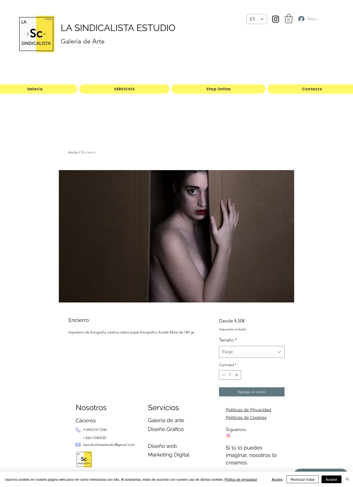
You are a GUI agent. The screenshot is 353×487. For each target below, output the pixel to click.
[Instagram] (275, 19)
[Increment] (237, 374)
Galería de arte (166, 420)
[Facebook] (228, 435)
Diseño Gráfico (166, 429)
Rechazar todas (303, 479)
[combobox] (252, 352)
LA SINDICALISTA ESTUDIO (118, 27)
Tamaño (228, 340)
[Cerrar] (347, 479)
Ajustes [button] (277, 479)
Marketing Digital (168, 454)
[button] (288, 18)
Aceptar (331, 479)
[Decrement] (223, 374)
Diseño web (162, 446)
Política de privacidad (241, 479)
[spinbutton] (230, 374)
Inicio (73, 152)
